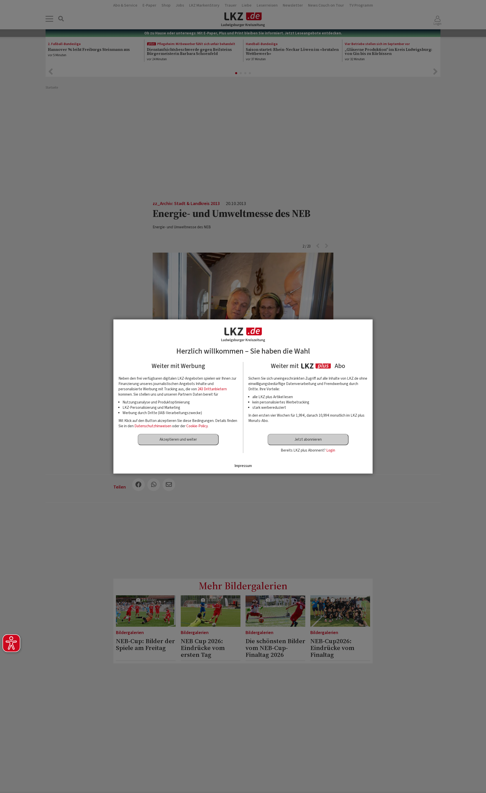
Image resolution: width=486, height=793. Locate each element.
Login (330, 450)
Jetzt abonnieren (308, 439)
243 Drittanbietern (212, 389)
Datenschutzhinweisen (152, 426)
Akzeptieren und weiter (178, 439)
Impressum (243, 466)
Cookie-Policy (197, 426)
